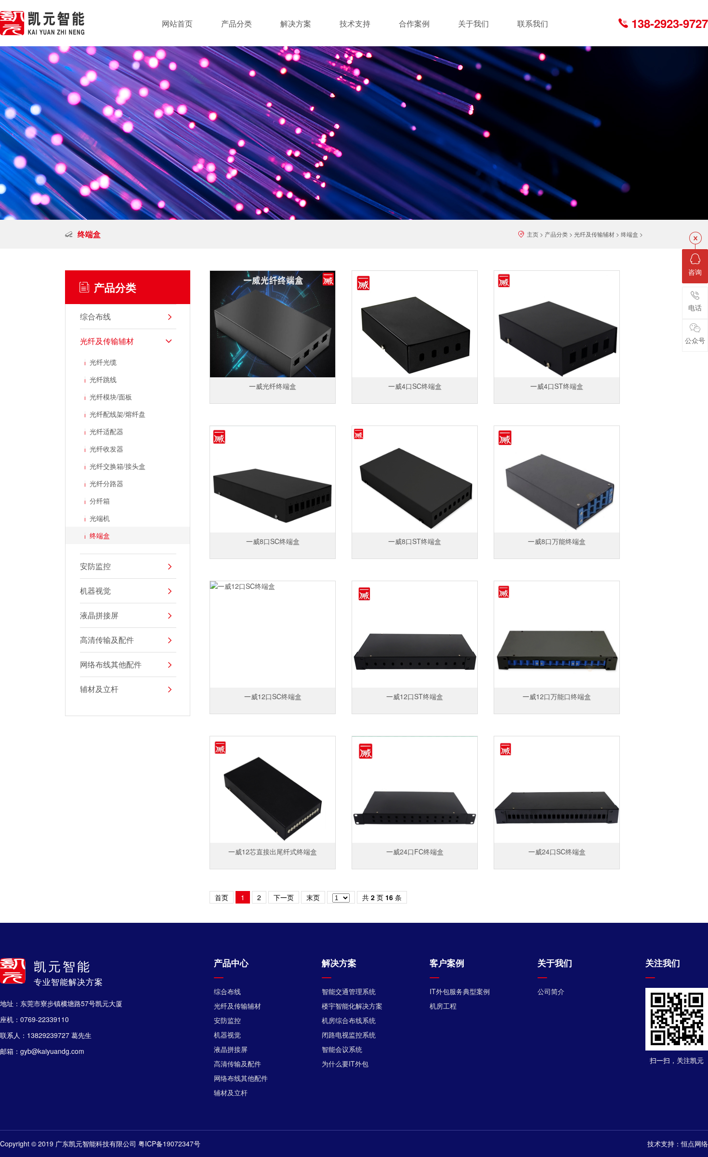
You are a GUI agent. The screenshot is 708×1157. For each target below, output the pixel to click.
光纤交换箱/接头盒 (117, 466)
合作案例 (414, 23)
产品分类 (236, 23)
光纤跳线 (103, 379)
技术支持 (355, 23)
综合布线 (227, 991)
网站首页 (177, 23)
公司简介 (551, 991)
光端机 (100, 518)
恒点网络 (694, 1143)
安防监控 (227, 1020)
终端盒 (629, 234)
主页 (532, 234)
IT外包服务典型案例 (460, 991)
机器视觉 (227, 1034)
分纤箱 (100, 500)
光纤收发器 (106, 448)
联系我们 (532, 23)
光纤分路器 (106, 483)
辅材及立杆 (231, 1092)
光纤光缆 (103, 362)
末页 (313, 897)
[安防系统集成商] (42, 23)
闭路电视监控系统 (349, 1034)
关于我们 (473, 23)
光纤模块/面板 (111, 396)
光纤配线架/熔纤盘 (117, 414)
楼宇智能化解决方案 (352, 1006)
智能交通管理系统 (349, 991)
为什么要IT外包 (345, 1063)
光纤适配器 (106, 431)
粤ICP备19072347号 (169, 1143)
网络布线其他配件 (241, 1078)
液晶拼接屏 (231, 1049)
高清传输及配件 (237, 1063)
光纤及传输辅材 (594, 234)
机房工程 (443, 1006)
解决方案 (295, 23)
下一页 (284, 897)
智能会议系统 (342, 1049)
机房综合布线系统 (349, 1020)
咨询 (695, 272)
